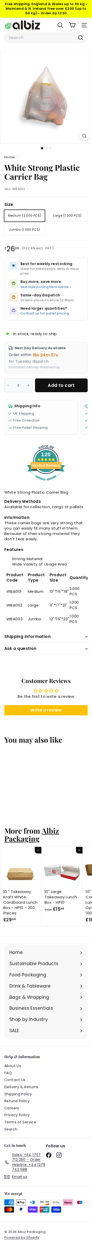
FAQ (8, 1072)
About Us (12, 1065)
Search (10, 1129)
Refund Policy (17, 1101)
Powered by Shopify (21, 1237)
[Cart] (72, 25)
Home (10, 157)
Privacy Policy (17, 1115)
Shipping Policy (18, 1094)
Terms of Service (20, 1122)
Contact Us (15, 1079)
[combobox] (46, 38)
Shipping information (27, 636)
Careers (11, 1108)
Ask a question (20, 648)
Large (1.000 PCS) (67, 215)
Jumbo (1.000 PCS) (24, 229)
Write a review (46, 710)
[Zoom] (84, 136)
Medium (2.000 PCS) (24, 215)
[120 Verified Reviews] (46, 483)
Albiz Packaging (31, 834)
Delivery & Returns (21, 1086)
